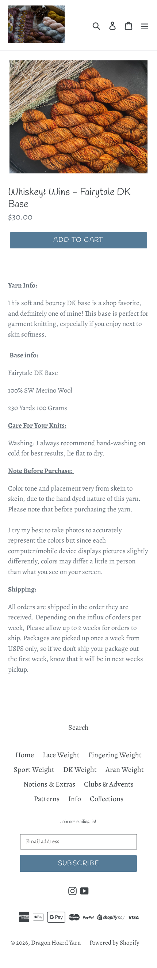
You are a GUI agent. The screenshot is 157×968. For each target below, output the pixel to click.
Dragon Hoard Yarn (56, 942)
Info (74, 799)
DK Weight (80, 769)
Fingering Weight (115, 755)
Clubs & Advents (109, 784)
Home (24, 755)
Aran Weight (125, 769)
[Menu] (145, 25)
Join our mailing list (78, 822)
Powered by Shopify (114, 942)
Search (78, 727)
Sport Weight (34, 769)
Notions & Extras (49, 784)
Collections (106, 799)
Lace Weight (61, 755)
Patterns (47, 799)
